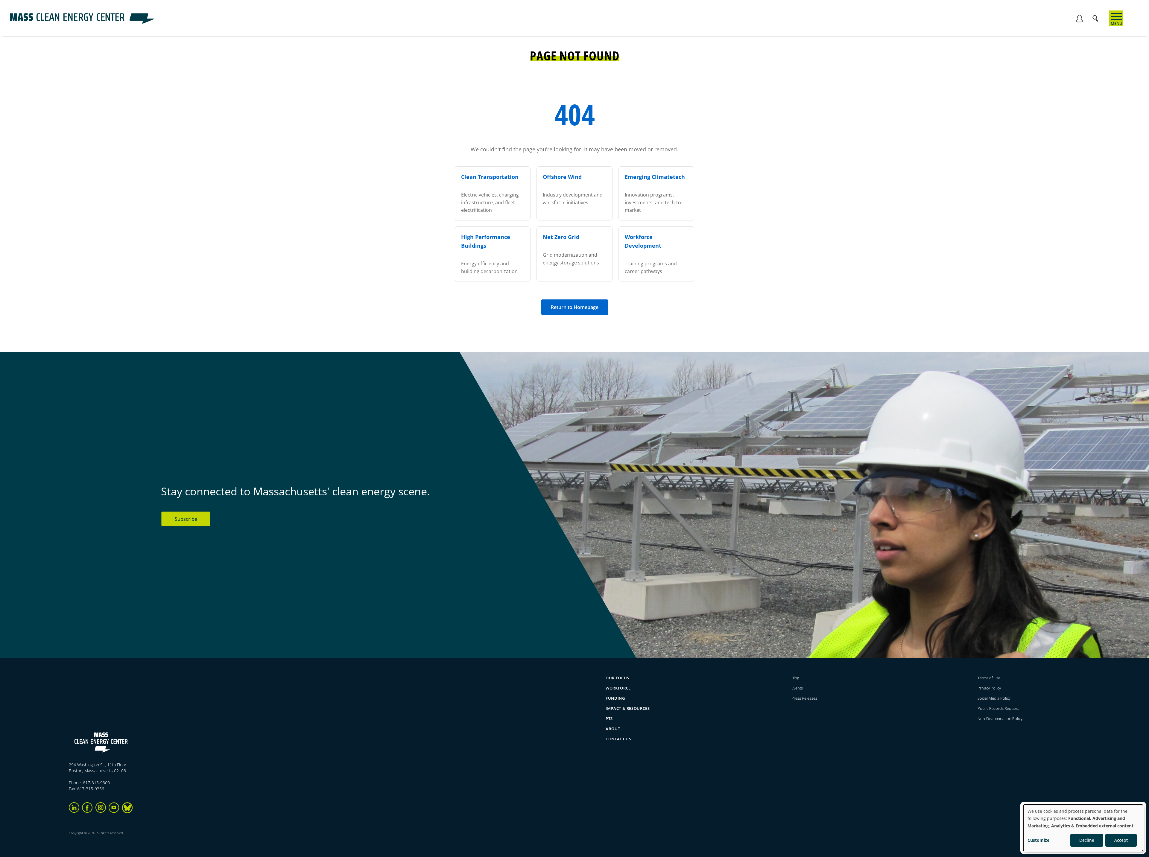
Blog (795, 678)
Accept (1121, 840)
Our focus (617, 678)
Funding (615, 698)
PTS (609, 718)
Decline (1086, 840)
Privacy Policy (989, 688)
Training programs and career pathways (651, 254)
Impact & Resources (628, 708)
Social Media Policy (994, 698)
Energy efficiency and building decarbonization (489, 254)
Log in (1079, 19)
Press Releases (804, 698)
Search (1097, 15)
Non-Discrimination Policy (1000, 718)
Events (797, 688)
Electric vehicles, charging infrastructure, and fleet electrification (490, 193)
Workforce (618, 688)
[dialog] (1083, 828)
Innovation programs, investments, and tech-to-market (655, 193)
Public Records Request (998, 708)
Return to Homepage (574, 307)
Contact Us (618, 739)
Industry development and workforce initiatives (573, 189)
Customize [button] (1038, 840)
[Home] (82, 22)
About (613, 728)
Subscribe (186, 518)
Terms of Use (989, 678)
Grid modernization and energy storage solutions (571, 249)
